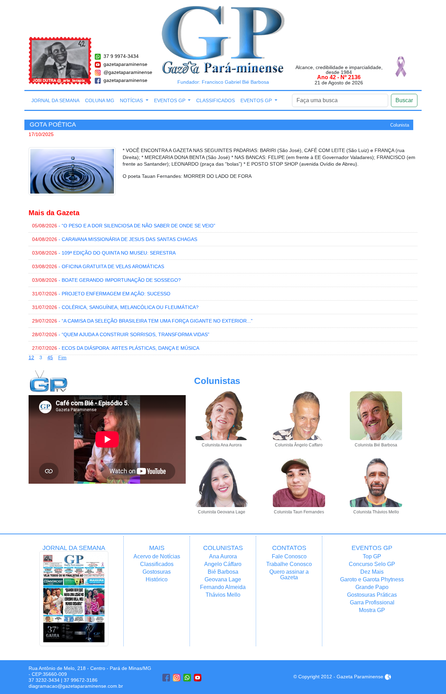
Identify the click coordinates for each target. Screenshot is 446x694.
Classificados (215, 100)
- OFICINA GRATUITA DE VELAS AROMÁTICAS (98, 266)
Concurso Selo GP (372, 564)
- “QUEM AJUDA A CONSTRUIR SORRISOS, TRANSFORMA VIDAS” (120, 334)
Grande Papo (372, 587)
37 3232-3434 (44, 680)
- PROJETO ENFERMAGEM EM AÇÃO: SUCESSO (101, 293)
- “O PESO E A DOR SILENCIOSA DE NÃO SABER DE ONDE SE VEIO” (123, 225)
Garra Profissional (372, 602)
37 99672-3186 (81, 680)
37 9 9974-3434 (121, 56)
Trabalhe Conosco (289, 564)
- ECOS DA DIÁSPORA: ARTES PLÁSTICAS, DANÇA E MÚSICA (115, 348)
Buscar (404, 100)
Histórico (157, 579)
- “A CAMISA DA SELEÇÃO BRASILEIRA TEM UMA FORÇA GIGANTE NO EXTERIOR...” (142, 321)
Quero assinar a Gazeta (289, 574)
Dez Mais (372, 572)
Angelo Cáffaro (222, 564)
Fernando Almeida (223, 587)
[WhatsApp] (187, 677)
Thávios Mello (223, 595)
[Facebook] (166, 677)
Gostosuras (157, 572)
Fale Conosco (289, 556)
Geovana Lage (223, 579)
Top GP (372, 556)
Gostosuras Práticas (372, 595)
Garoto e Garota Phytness (372, 579)
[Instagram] (176, 677)
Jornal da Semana (55, 100)
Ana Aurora (223, 556)
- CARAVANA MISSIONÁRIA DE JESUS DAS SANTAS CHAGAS (114, 239)
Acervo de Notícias (156, 556)
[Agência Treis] (388, 676)
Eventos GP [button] (170, 100)
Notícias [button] (132, 100)
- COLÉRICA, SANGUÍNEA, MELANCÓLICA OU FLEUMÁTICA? (115, 307)
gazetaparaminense (125, 64)
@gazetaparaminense (127, 72)
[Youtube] (197, 677)
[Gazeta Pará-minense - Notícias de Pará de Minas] (223, 39)
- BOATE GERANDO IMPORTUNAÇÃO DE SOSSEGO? (106, 280)
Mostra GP (372, 610)
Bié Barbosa (223, 572)
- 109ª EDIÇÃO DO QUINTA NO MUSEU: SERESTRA (104, 253)
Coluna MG (99, 100)
